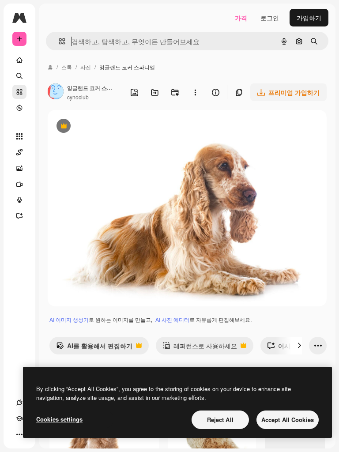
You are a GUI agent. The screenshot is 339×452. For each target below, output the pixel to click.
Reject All (220, 419)
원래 (98, 127)
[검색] (19, 76)
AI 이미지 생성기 (69, 319)
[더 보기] (19, 434)
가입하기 (309, 17)
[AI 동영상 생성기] (19, 184)
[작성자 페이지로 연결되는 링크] (56, 92)
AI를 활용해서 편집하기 (94, 347)
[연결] (19, 403)
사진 (85, 67)
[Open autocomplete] (58, 41)
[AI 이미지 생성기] (19, 168)
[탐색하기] (19, 108)
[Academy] (19, 418)
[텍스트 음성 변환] (19, 200)
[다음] (299, 345)
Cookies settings (59, 419)
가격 (241, 17)
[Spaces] (19, 152)
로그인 (269, 17)
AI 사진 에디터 (172, 319)
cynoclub (78, 97)
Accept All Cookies (287, 419)
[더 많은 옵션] (195, 92)
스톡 (66, 67)
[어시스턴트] (19, 216)
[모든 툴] (19, 136)
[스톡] (19, 92)
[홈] (19, 60)
